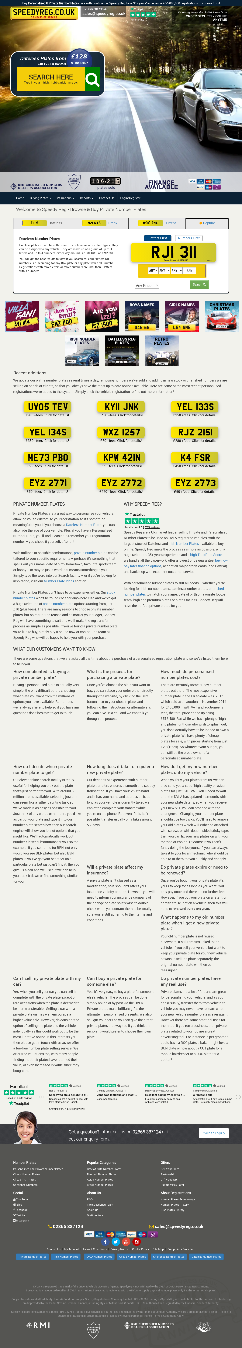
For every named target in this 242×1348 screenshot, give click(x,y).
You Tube (22, 1199)
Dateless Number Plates (206, 1256)
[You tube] (126, 1241)
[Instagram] (136, 1241)
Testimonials (95, 1215)
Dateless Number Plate (83, 524)
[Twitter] (116, 1241)
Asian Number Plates (100, 1179)
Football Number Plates (101, 1174)
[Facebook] (105, 1241)
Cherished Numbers (25, 1185)
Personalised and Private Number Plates (38, 1169)
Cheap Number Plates (26, 1174)
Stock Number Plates (100, 1185)
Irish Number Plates (184, 543)
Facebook (21, 1210)
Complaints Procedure (181, 1249)
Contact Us (106, 198)
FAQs (90, 1199)
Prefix (102, 223)
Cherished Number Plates (168, 1256)
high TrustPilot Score (206, 554)
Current (159, 223)
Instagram (22, 1220)
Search (198, 284)
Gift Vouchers (169, 1179)
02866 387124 (94, 9)
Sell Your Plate (170, 1169)
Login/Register (130, 198)
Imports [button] (85, 198)
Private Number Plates (32, 1256)
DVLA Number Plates (99, 1256)
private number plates (90, 552)
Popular (208, 223)
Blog (19, 1204)
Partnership (168, 1174)
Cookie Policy (140, 1249)
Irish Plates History (173, 1210)
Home (20, 198)
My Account (71, 1249)
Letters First (158, 238)
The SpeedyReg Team (100, 1204)
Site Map (158, 1249)
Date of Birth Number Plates (104, 1169)
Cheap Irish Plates (24, 1179)
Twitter (20, 1215)
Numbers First (189, 238)
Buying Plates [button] (39, 198)
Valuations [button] (64, 198)
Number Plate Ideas (59, 581)
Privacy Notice (119, 1249)
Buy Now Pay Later (172, 1185)
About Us (92, 1210)
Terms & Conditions (95, 1249)
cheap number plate (58, 603)
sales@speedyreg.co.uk (103, 14)
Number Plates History (175, 1204)
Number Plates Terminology (178, 1199)
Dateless (46, 223)
